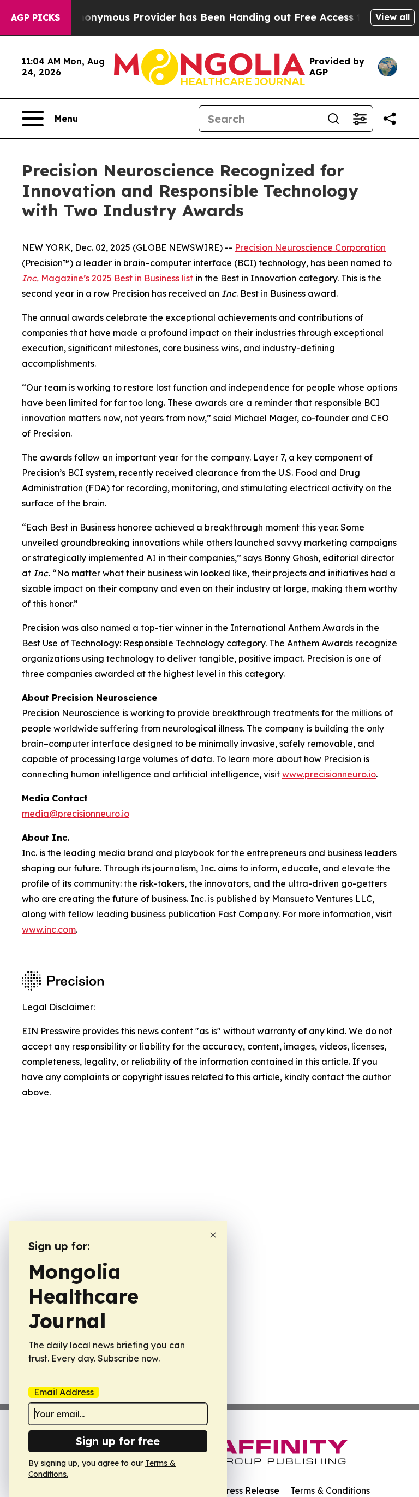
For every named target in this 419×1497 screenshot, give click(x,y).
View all (392, 16)
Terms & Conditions (330, 1490)
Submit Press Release (234, 1490)
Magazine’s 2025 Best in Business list (107, 278)
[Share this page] (389, 118)
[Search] (333, 118)
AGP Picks (35, 17)
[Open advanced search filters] (359, 118)
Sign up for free (118, 1441)
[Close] (213, 1235)
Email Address (64, 1392)
